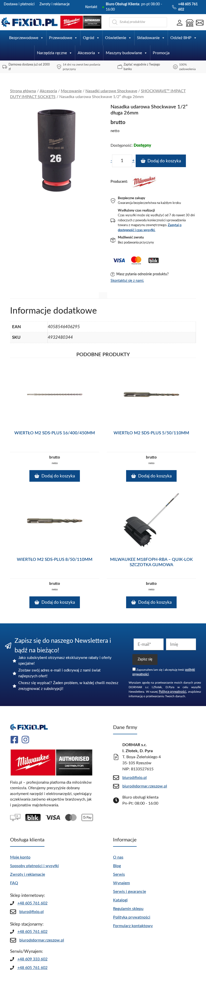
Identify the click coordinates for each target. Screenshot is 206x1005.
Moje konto (20, 857)
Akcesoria (86, 53)
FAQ (14, 883)
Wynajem (121, 883)
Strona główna (23, 91)
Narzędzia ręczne (52, 53)
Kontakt (91, 7)
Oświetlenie (115, 38)
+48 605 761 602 (32, 903)
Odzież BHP (180, 38)
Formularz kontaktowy (133, 926)
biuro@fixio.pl (31, 912)
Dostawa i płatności (19, 4)
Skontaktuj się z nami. (127, 281)
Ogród (88, 38)
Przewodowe (60, 38)
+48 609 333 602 (32, 959)
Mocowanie (71, 91)
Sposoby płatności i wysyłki (34, 866)
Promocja (161, 53)
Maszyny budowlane (124, 53)
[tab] (103, 295)
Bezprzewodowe (23, 38)
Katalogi (120, 900)
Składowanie (148, 38)
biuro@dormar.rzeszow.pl (41, 940)
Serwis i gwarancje (129, 892)
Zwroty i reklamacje (54, 4)
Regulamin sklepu (128, 909)
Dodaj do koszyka (164, 161)
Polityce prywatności (172, 691)
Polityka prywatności (131, 917)
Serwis (119, 874)
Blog (117, 866)
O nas (118, 857)
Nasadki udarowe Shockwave (111, 91)
